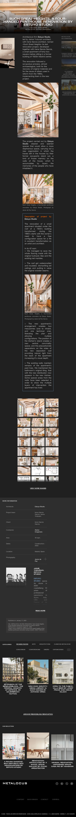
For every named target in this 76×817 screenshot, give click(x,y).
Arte (34, 644)
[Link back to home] (15, 783)
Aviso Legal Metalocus (34, 814)
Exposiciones (58, 649)
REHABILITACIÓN (22, 644)
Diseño (46, 649)
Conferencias (34, 649)
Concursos (20, 649)
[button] (6, 685)
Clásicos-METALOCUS (62, 644)
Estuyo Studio (44, 37)
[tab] (22, 644)
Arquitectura (44, 644)
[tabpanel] (38, 685)
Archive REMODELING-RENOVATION (38, 714)
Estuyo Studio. (40, 506)
